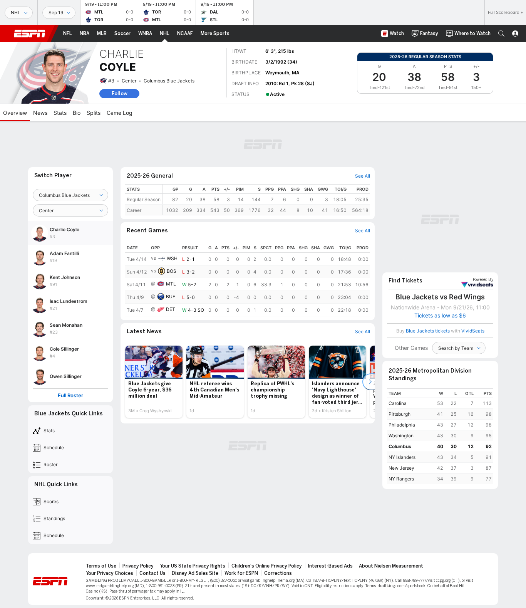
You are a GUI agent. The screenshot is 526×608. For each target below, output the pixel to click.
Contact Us (152, 573)
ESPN (29, 33)
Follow (119, 93)
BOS (171, 271)
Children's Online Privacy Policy (266, 566)
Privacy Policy (138, 566)
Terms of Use (101, 566)
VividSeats (483, 279)
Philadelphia (402, 425)
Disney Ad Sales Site (195, 573)
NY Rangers (401, 479)
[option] (154, 382)
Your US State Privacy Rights (192, 566)
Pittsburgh (399, 414)
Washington (401, 435)
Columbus (400, 446)
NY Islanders (402, 457)
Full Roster (70, 395)
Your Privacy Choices (109, 573)
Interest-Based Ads (330, 566)
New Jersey (401, 468)
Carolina (398, 403)
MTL (171, 284)
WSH (172, 258)
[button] (501, 33)
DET (170, 309)
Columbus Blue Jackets (169, 81)
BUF (170, 296)
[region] (266, 199)
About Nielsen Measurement (391, 566)
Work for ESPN (241, 573)
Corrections (278, 573)
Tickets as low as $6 (440, 315)
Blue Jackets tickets (428, 331)
